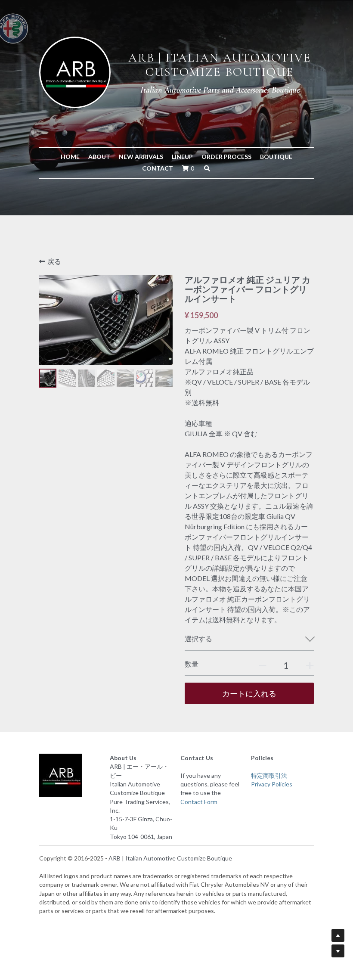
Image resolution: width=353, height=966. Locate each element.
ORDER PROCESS (226, 156)
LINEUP (182, 156)
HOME (70, 156)
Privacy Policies (271, 784)
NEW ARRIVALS (141, 156)
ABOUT (99, 156)
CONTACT (157, 168)
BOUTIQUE (276, 156)
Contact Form (198, 801)
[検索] (207, 168)
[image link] (74, 71)
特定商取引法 (269, 775)
